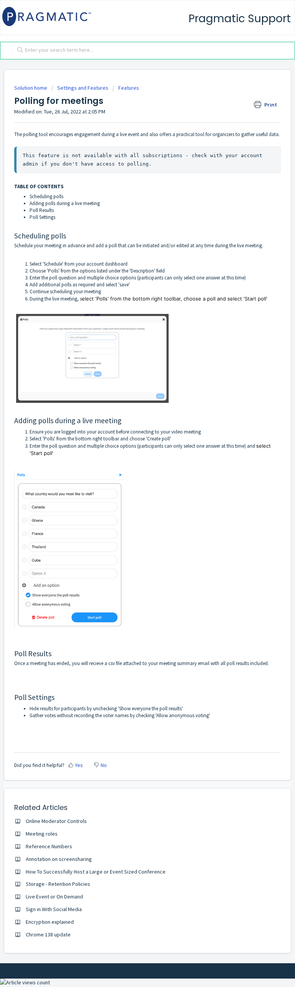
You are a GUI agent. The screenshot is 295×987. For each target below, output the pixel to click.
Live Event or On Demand (54, 896)
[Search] (18, 50)
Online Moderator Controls (56, 821)
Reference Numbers (49, 846)
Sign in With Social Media (54, 909)
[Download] (133, 500)
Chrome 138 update (48, 934)
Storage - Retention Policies (58, 883)
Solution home (31, 87)
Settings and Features (82, 87)
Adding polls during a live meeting (65, 203)
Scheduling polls (46, 196)
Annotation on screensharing (59, 859)
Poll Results (42, 210)
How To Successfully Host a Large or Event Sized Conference (96, 871)
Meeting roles (42, 833)
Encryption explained (50, 921)
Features (128, 87)
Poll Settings (42, 217)
